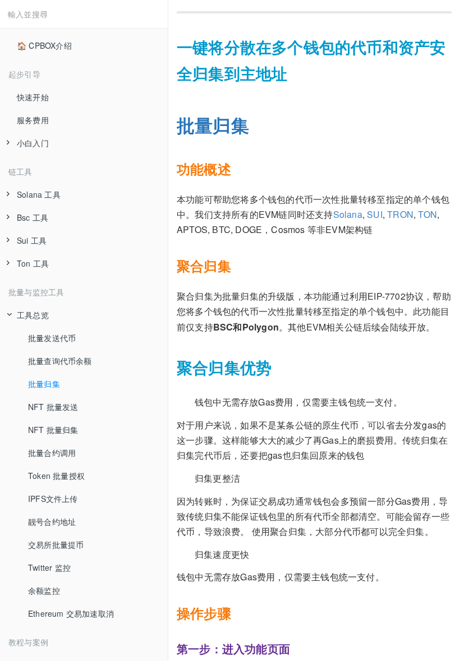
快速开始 (33, 97)
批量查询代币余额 (60, 360)
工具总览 (33, 314)
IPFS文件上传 (53, 498)
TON (427, 214)
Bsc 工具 (32, 217)
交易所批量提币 (56, 544)
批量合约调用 (52, 452)
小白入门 (33, 142)
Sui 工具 (32, 240)
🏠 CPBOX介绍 (44, 45)
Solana (347, 214)
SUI (375, 214)
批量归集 (44, 383)
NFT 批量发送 (53, 406)
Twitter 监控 (49, 567)
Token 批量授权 (56, 475)
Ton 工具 (33, 263)
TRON (400, 214)
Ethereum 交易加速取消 (71, 613)
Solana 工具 (39, 194)
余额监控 (44, 590)
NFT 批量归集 (53, 429)
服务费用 (33, 119)
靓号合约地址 (52, 521)
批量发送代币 (52, 337)
